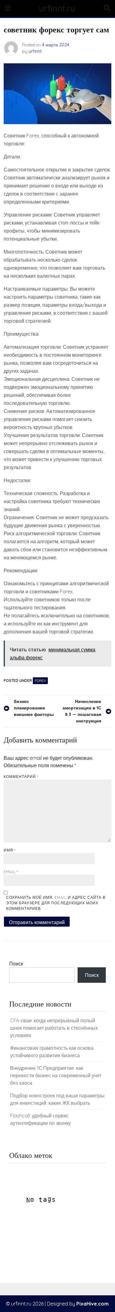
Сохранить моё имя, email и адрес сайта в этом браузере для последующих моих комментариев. (55, 903)
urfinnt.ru (57, 8)
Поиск (16, 964)
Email (11, 871)
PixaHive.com (92, 1304)
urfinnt (35, 51)
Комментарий (21, 776)
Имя (10, 850)
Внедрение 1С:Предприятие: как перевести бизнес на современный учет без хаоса (55, 1075)
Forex (40, 680)
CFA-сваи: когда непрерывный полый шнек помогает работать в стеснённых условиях (54, 1027)
